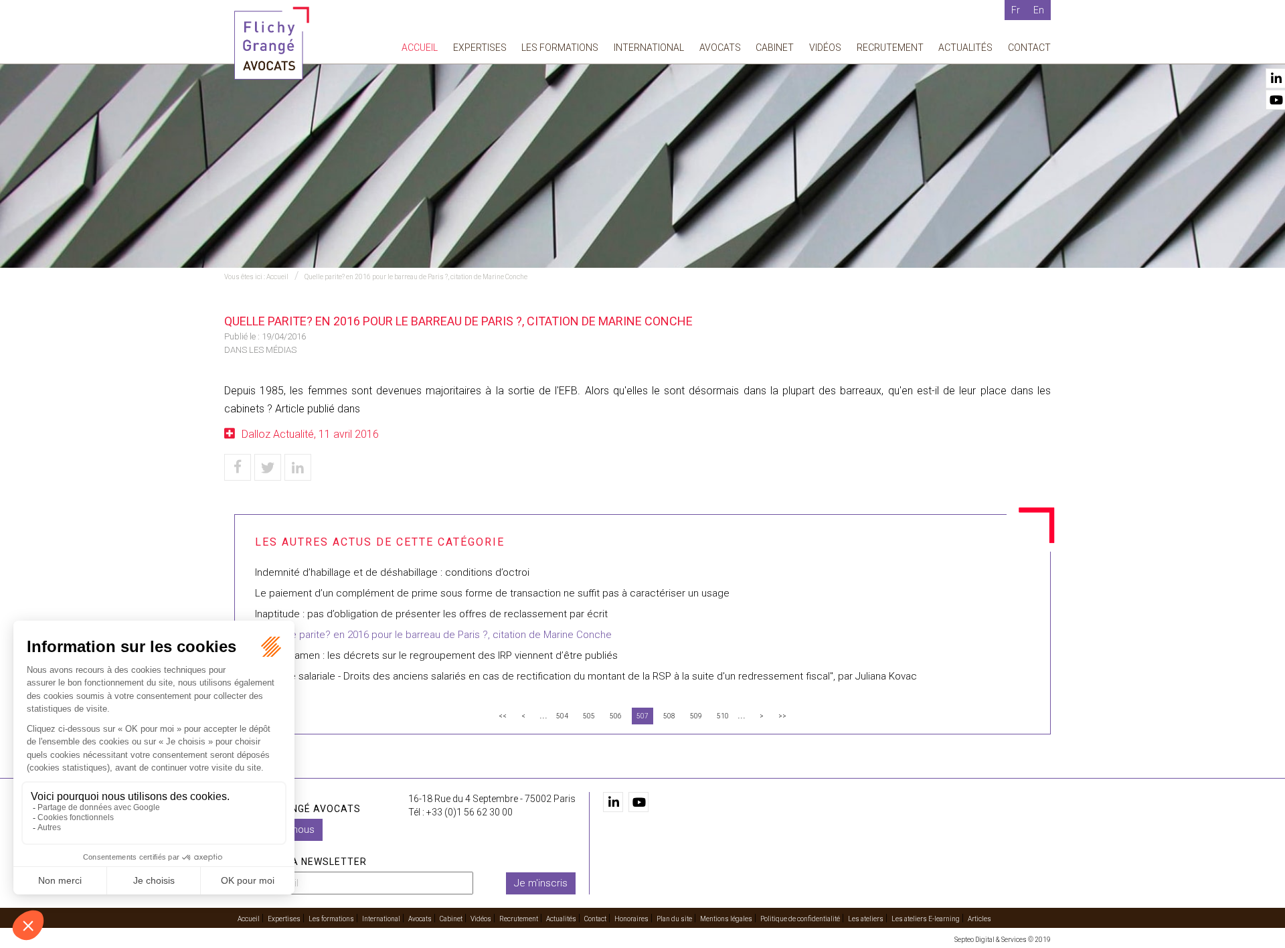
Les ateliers (865, 919)
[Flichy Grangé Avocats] (271, 42)
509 (696, 716)
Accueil (420, 47)
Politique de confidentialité (800, 919)
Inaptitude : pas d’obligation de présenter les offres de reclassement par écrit (431, 614)
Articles (979, 919)
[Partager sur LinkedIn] (297, 467)
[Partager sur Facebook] (237, 467)
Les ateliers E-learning (925, 919)
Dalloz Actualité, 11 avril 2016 (310, 434)
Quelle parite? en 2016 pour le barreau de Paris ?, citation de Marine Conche (416, 277)
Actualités (965, 47)
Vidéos (825, 47)
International (649, 47)
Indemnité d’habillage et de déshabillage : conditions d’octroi (392, 572)
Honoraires (631, 919)
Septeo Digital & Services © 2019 (1002, 939)
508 (669, 716)
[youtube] (638, 802)
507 (642, 716)
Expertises (480, 47)
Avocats (720, 47)
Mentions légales (726, 919)
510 (723, 716)
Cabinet (775, 47)
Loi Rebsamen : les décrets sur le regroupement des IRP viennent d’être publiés (436, 655)
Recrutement (890, 47)
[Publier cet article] (267, 467)
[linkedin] (613, 802)
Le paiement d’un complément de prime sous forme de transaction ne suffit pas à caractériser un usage (492, 593)
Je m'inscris (541, 883)
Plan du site (674, 919)
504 (562, 716)
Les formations (559, 47)
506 (616, 716)
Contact (1029, 47)
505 (589, 716)
